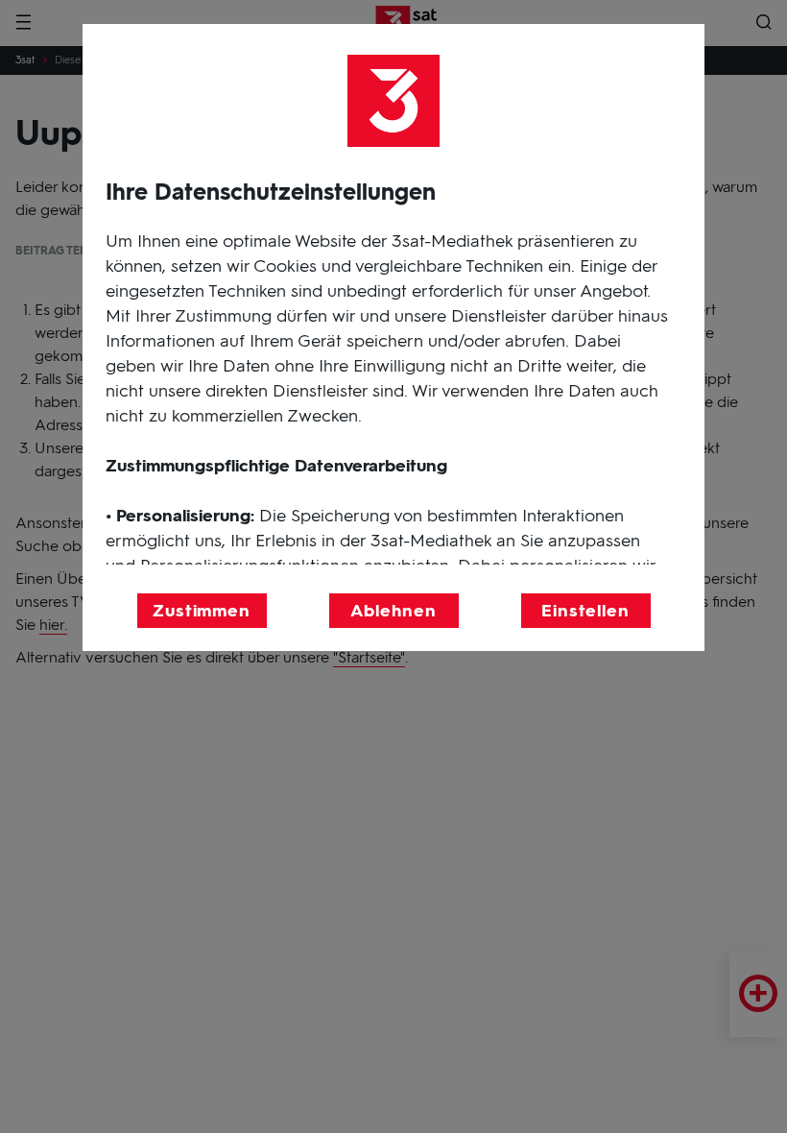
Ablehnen (393, 610)
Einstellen (585, 610)
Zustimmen (201, 610)
